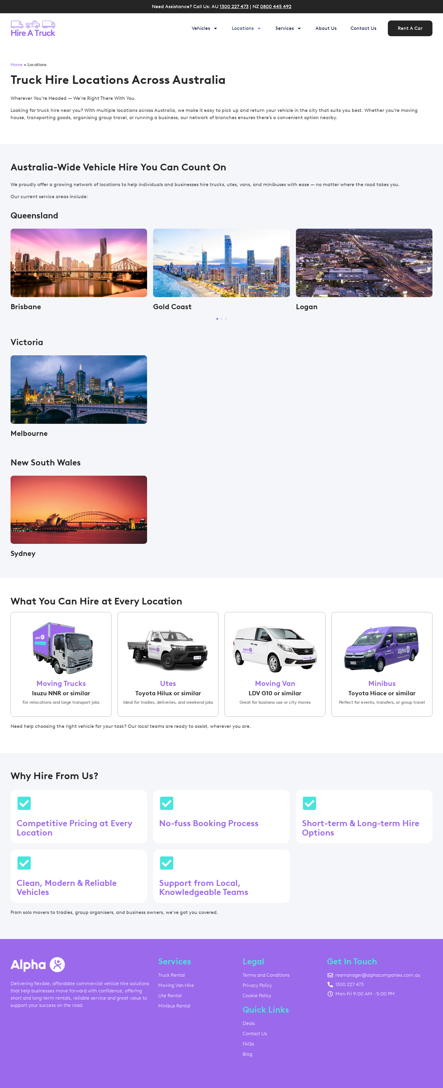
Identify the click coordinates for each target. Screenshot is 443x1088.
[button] (14, 270)
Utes (168, 683)
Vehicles (201, 28)
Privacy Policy (257, 985)
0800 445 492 (275, 6)
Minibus (382, 683)
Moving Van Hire (176, 985)
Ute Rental (170, 995)
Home (17, 64)
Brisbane (26, 306)
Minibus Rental (174, 1006)
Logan (307, 306)
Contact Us (363, 28)
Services (284, 28)
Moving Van (275, 683)
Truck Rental (171, 975)
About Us (326, 28)
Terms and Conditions (266, 975)
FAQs (248, 1044)
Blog (247, 1054)
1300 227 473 (234, 6)
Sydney (23, 553)
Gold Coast (172, 306)
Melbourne (29, 433)
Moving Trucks (61, 683)
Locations (243, 28)
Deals (249, 1023)
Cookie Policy (257, 995)
